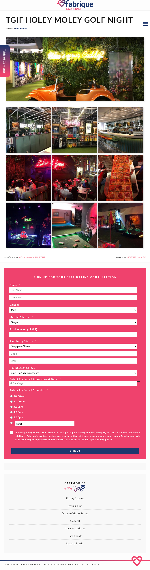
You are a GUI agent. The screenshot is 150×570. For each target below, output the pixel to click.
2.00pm (18, 406)
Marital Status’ (21, 317)
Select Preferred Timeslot (29, 390)
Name (15, 285)
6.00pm (18, 417)
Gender (16, 304)
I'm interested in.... (24, 367)
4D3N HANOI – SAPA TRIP (32, 257)
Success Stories (75, 543)
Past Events (21, 28)
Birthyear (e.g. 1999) (25, 329)
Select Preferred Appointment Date (35, 379)
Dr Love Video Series (75, 513)
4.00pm (18, 412)
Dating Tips (75, 505)
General (75, 520)
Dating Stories (75, 498)
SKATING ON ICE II (136, 257)
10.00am (19, 396)
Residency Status (23, 341)
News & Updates (75, 528)
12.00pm (19, 401)
